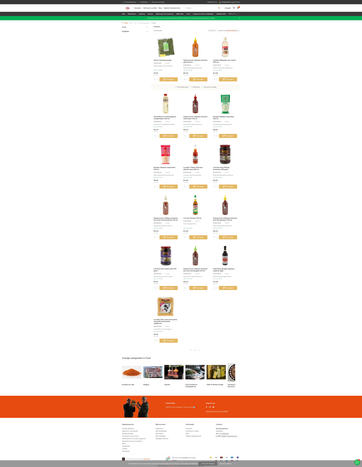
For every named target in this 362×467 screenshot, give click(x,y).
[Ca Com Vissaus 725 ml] (195, 205)
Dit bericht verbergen (207, 463)
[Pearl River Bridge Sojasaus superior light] (225, 256)
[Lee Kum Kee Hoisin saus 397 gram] (166, 256)
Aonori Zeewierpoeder (163, 60)
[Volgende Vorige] (198, 350)
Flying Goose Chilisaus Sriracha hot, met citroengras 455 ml (195, 270)
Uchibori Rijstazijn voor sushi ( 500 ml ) (224, 61)
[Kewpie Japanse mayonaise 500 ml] (166, 154)
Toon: (210, 30)
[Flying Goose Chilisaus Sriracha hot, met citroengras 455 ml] (195, 256)
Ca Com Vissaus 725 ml (192, 218)
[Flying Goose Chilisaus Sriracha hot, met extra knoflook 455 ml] (166, 205)
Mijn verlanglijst (161, 436)
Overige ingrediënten (144, 23)
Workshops (132, 14)
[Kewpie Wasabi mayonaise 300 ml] (225, 103)
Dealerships (126, 446)
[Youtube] (213, 407)
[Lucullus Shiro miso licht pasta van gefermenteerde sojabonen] (166, 306)
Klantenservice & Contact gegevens (134, 438)
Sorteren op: (222, 30)
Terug (126, 23)
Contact (124, 448)
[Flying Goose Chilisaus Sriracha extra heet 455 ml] (195, 103)
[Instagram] (210, 407)
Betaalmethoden (127, 433)
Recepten (137, 8)
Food (188, 14)
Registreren (159, 428)
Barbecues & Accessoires (165, 14)
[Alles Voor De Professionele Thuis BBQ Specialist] (127, 8)
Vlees (124, 443)
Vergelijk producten (162, 438)
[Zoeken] (219, 8)
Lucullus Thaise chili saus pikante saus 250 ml (193, 168)
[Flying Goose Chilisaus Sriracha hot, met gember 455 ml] (225, 205)
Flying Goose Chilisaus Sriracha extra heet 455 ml (195, 118)
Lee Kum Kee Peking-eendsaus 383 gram (221, 168)
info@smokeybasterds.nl (229, 436)
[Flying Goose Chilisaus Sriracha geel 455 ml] (195, 47)
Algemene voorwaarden (130, 431)
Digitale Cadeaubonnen (172, 8)
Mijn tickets (159, 433)
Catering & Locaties (150, 8)
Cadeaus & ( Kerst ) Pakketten (203, 14)
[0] (237, 8)
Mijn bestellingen (161, 431)
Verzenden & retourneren (130, 436)
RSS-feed (146, 459)
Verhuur (150, 14)
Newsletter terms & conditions (132, 441)
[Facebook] (206, 407)
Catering (142, 14)
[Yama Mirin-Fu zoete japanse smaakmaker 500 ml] (166, 103)
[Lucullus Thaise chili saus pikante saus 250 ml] (195, 154)
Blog (160, 8)
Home (130, 23)
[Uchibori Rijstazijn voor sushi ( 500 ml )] (225, 47)
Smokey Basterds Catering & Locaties (202, 18)
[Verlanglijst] (234, 8)
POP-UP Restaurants (236, 14)
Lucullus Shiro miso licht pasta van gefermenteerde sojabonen (165, 321)
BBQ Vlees (180, 14)
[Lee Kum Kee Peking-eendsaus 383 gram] (225, 154)
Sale (123, 14)
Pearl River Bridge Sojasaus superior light (223, 270)
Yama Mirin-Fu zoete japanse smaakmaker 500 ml (165, 118)
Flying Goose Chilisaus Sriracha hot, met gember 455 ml (225, 219)
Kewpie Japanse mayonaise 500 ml (164, 168)
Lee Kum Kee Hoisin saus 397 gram (165, 270)
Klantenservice (212, 2)
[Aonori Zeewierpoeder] (166, 47)
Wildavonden (221, 14)
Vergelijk (167, 63)
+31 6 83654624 (224, 433)
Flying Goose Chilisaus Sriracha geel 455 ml (195, 61)
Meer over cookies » (226, 463)
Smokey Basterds (128, 428)
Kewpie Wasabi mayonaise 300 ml (223, 118)
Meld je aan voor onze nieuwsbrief (217, 411)
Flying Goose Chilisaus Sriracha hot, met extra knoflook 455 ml (166, 219)
